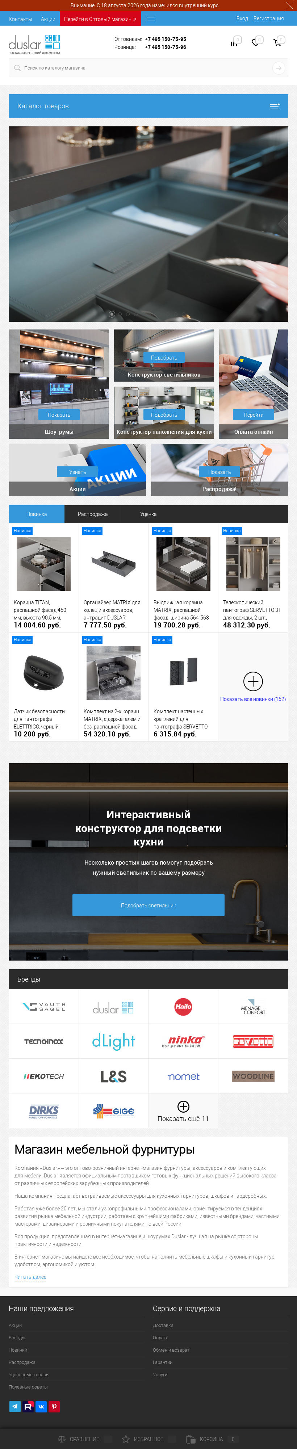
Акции (48, 19)
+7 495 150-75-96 (165, 46)
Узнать (77, 472)
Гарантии (162, 1362)
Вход (242, 18)
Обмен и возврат (171, 1350)
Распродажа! (219, 488)
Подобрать (164, 358)
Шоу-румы (59, 431)
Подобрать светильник (148, 905)
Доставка (163, 1325)
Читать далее (30, 1277)
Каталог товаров (43, 106)
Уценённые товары (29, 1374)
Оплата (160, 1337)
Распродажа (93, 514)
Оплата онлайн (253, 431)
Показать (59, 415)
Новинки (18, 1350)
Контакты (20, 19)
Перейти (254, 415)
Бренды (17, 1337)
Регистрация (269, 18)
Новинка (36, 514)
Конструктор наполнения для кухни (164, 431)
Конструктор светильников (164, 374)
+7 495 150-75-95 (165, 38)
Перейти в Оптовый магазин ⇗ (100, 19)
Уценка (148, 514)
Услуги (160, 1374)
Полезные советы (28, 1387)
